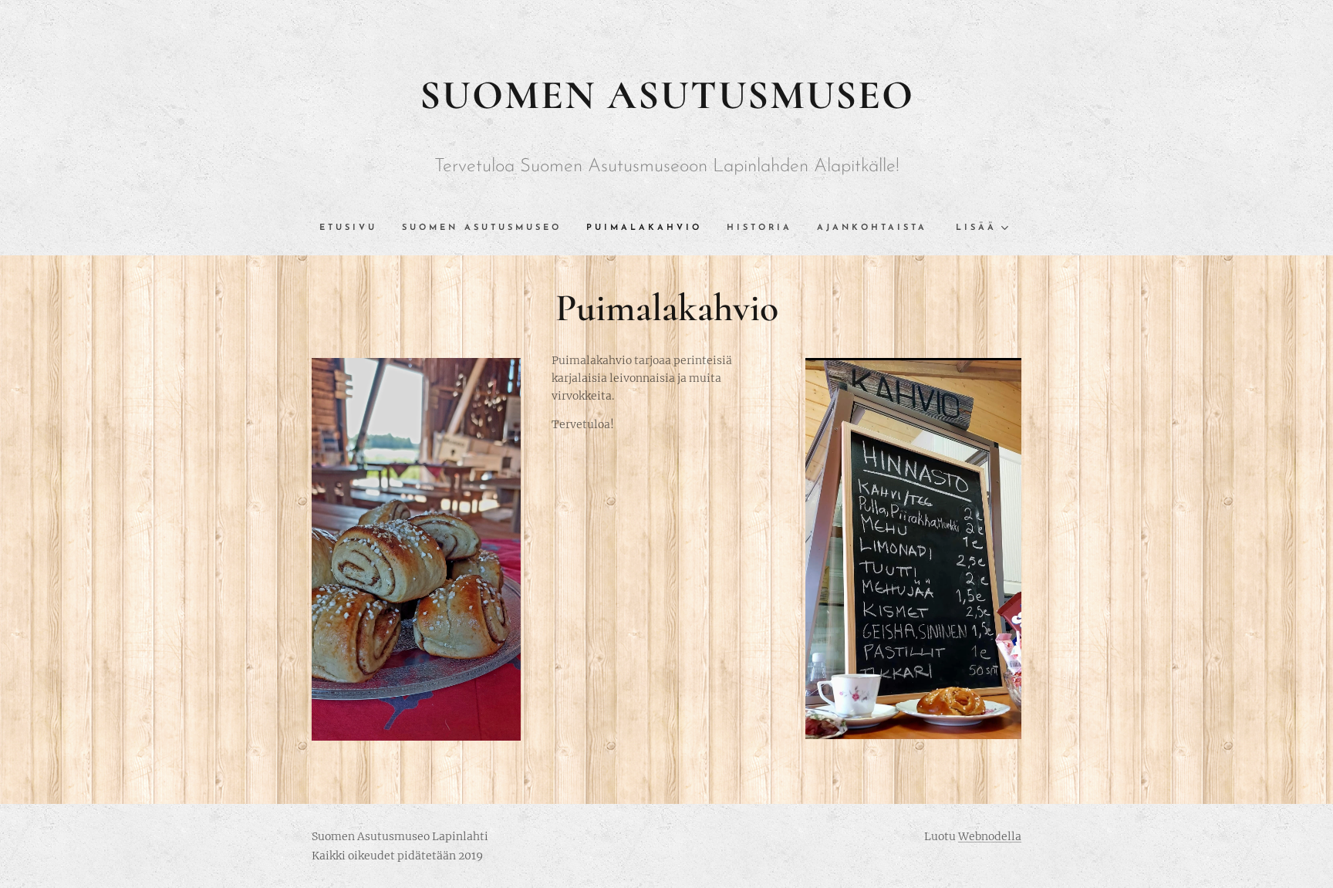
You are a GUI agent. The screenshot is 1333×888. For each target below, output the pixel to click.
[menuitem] (354, 228)
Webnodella (989, 836)
